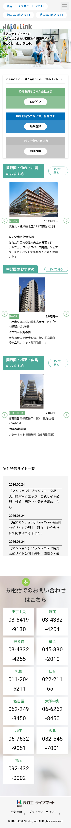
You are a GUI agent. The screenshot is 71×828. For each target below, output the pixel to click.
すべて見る (57, 171)
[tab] (31, 66)
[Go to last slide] (5, 49)
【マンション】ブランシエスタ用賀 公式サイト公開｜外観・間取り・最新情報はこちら (35, 553)
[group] (36, 220)
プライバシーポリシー (43, 812)
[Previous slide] (4, 221)
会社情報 (16, 812)
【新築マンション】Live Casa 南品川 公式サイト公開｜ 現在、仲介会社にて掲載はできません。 (35, 527)
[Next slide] (65, 49)
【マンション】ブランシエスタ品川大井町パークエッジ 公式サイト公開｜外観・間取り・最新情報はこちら (34, 499)
